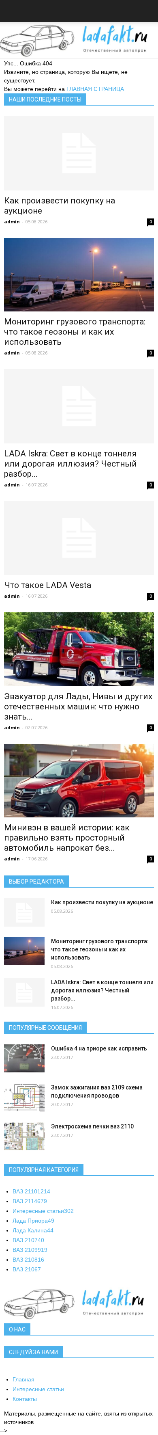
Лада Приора (33, 1220)
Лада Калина (33, 1230)
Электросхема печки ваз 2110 (92, 1126)
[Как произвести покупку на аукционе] (79, 153)
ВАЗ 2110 (31, 1191)
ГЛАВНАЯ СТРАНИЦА (95, 89)
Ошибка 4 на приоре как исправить (99, 1048)
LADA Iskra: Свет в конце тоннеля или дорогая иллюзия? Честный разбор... (70, 464)
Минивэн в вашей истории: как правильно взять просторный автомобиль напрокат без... (67, 838)
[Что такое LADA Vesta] (79, 538)
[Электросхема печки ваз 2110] (24, 1136)
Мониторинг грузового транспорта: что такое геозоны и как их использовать (74, 332)
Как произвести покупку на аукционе (102, 902)
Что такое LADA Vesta (47, 585)
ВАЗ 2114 (30, 1201)
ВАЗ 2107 (28, 1240)
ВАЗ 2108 (28, 1259)
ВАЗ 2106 (27, 1269)
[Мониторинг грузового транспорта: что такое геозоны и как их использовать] (79, 274)
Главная (23, 1379)
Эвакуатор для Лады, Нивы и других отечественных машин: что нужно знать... (78, 707)
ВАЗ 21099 (30, 1250)
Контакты (25, 1399)
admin (12, 221)
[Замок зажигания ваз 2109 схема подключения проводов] (24, 1097)
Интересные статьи (43, 1211)
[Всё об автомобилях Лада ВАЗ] (79, 40)
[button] (146, 12)
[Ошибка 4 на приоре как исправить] (24, 1058)
